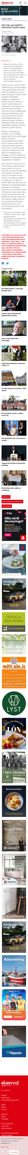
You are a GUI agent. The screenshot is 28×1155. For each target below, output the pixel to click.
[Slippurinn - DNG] (14, 1042)
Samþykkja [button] (14, 1152)
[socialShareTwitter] (7, 263)
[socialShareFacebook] (3, 263)
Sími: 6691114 (5, 1090)
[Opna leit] (20, 3)
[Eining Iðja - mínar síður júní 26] (14, 673)
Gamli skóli (7, 506)
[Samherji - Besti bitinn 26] (14, 801)
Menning (6, 497)
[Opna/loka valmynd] (25, 3)
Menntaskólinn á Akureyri (12, 501)
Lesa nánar (5, 1147)
